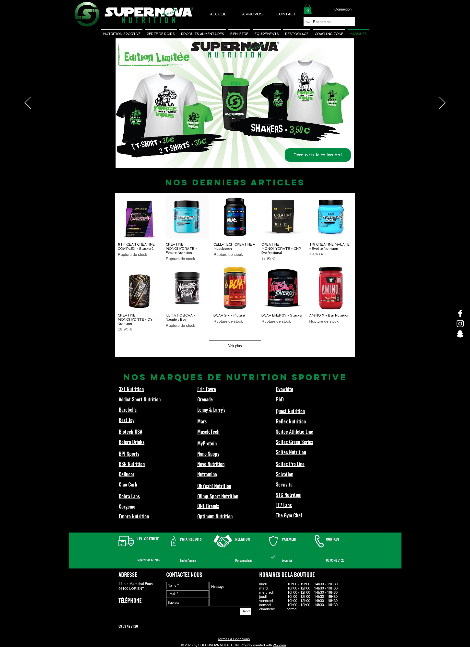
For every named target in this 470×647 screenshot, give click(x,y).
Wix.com (279, 645)
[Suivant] (442, 103)
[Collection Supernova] (235, 156)
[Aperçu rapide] (139, 216)
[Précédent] (27, 103)
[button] (307, 9)
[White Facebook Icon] (460, 313)
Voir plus (235, 346)
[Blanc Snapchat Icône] (460, 334)
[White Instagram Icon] (460, 324)
